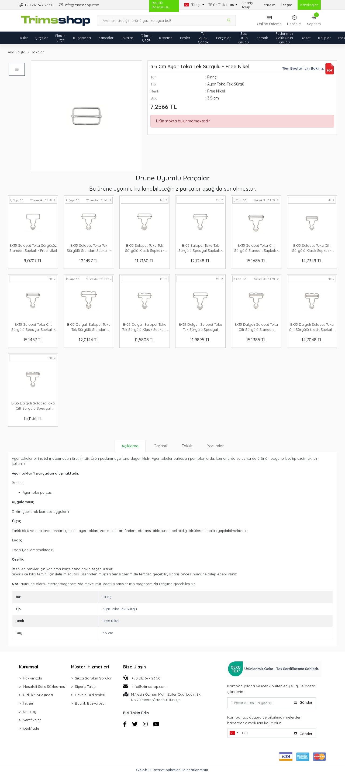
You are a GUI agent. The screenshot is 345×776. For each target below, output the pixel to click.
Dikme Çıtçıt (146, 37)
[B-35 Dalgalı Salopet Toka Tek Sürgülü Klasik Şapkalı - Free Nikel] (144, 301)
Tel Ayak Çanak (203, 38)
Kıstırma (165, 38)
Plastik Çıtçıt (60, 37)
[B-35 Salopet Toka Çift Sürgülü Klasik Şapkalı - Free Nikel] (312, 223)
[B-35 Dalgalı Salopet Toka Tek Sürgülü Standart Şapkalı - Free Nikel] (89, 301)
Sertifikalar (32, 720)
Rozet (305, 38)
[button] (314, 20)
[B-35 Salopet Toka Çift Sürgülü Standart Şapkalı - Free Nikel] (256, 223)
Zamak (262, 38)
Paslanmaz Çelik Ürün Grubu (284, 38)
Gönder (305, 702)
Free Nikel (110, 621)
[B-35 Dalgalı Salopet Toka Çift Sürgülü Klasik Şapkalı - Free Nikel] (312, 301)
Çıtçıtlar (41, 38)
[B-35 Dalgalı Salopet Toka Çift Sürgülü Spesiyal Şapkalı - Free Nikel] (33, 380)
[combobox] (233, 733)
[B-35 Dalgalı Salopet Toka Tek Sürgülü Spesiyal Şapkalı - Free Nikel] (200, 301)
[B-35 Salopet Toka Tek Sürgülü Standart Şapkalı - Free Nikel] (89, 223)
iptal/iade (31, 728)
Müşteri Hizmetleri (90, 666)
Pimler (185, 38)
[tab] (130, 446)
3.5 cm (107, 633)
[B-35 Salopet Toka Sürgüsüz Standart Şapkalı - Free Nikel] (33, 223)
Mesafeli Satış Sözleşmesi (44, 686)
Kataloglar (309, 5)
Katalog (29, 711)
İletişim (286, 5)
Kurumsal (28, 666)
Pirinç (106, 597)
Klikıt (24, 38)
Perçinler (223, 38)
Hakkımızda (32, 678)
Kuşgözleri (82, 38)
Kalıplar (324, 38)
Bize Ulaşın (134, 666)
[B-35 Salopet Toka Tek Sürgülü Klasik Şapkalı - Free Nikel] (144, 223)
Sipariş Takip (247, 5)
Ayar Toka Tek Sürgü (119, 609)
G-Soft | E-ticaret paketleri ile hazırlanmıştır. (172, 770)
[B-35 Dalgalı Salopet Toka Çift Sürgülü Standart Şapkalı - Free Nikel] (256, 301)
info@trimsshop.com (149, 686)
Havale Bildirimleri (90, 695)
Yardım (269, 5)
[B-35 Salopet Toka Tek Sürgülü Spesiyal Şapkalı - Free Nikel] (200, 223)
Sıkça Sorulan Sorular (93, 678)
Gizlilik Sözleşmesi (38, 695)
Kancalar (105, 38)
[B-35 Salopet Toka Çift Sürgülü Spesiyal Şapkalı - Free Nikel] (33, 301)
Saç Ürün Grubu (243, 38)
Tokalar (127, 38)
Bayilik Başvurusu (90, 703)
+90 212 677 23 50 (145, 678)
